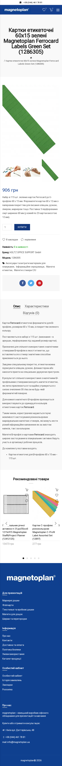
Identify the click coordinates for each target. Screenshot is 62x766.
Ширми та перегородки (14, 619)
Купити (22, 227)
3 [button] (31, 558)
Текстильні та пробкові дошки (18, 609)
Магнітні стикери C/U (25, 270)
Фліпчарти (8, 605)
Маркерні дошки (10, 600)
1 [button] (23, 558)
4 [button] (35, 558)
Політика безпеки (11, 649)
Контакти (7, 640)
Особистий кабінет (12, 675)
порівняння (30, 239)
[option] (11, 170)
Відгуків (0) (31, 313)
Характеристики (37, 306)
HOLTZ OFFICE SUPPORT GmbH (25, 252)
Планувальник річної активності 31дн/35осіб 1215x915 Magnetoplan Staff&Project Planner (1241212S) (15, 532)
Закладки (7, 685)
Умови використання (13, 654)
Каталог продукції (11, 658)
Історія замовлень (12, 680)
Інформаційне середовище (30, 266)
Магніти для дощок (12, 614)
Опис (17, 306)
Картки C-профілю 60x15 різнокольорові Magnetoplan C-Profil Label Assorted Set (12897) (46, 532)
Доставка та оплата (13, 645)
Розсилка (7, 689)
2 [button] (27, 558)
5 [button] (38, 558)
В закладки (12, 239)
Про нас (6, 636)
